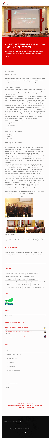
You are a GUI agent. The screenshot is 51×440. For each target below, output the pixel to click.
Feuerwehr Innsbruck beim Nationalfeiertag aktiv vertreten (18, 336)
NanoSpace (38, 428)
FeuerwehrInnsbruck (13, 72)
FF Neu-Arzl (35, 284)
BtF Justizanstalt (21, 279)
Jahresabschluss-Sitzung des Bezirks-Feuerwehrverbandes (18, 331)
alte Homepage (13, 74)
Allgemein (9, 273)
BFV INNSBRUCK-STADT (23, 428)
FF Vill (18, 287)
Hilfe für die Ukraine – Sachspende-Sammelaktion (16, 327)
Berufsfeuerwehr (32, 273)
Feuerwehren (33, 279)
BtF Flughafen (10, 279)
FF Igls (17, 284)
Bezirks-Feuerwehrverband (14, 276)
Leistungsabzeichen (38, 287)
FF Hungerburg (40, 282)
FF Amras (22, 282)
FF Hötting (9, 284)
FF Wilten (27, 287)
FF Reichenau (10, 287)
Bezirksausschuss (29, 276)
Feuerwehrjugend (11, 282)
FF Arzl (30, 282)
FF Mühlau (25, 284)
